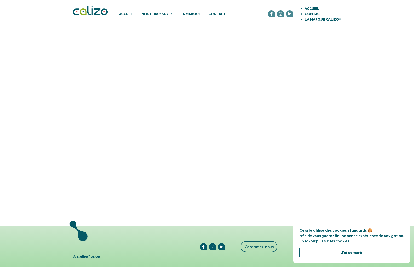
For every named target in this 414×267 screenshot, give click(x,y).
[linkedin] (289, 13)
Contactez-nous (259, 246)
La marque (190, 14)
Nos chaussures (157, 14)
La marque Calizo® (323, 19)
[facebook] (271, 13)
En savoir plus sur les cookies (324, 241)
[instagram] (280, 13)
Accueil (126, 14)
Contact (217, 14)
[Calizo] (90, 14)
